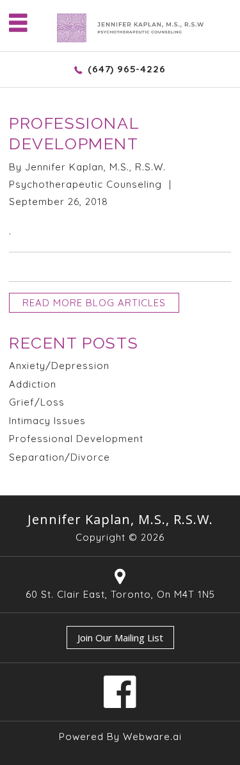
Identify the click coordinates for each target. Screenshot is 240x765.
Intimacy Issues (47, 421)
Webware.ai (152, 736)
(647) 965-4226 (126, 69)
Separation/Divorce (59, 457)
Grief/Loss (37, 402)
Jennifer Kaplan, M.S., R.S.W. (120, 519)
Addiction (32, 384)
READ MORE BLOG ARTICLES (94, 303)
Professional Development (76, 438)
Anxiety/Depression (59, 365)
